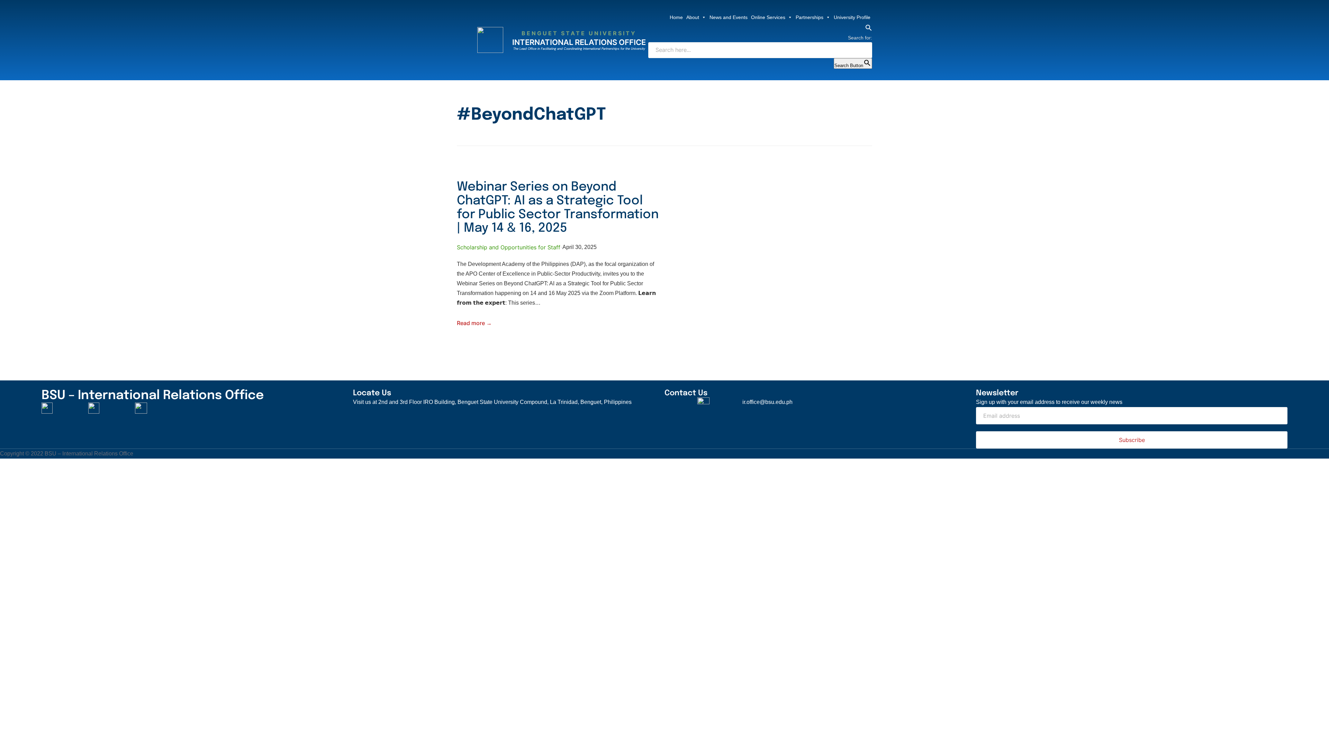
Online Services (768, 17)
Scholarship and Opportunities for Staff (508, 247)
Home (676, 17)
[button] (868, 29)
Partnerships (809, 17)
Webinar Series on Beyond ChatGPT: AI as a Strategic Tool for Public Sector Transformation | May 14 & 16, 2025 (558, 207)
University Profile (852, 17)
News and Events (728, 17)
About (692, 17)
